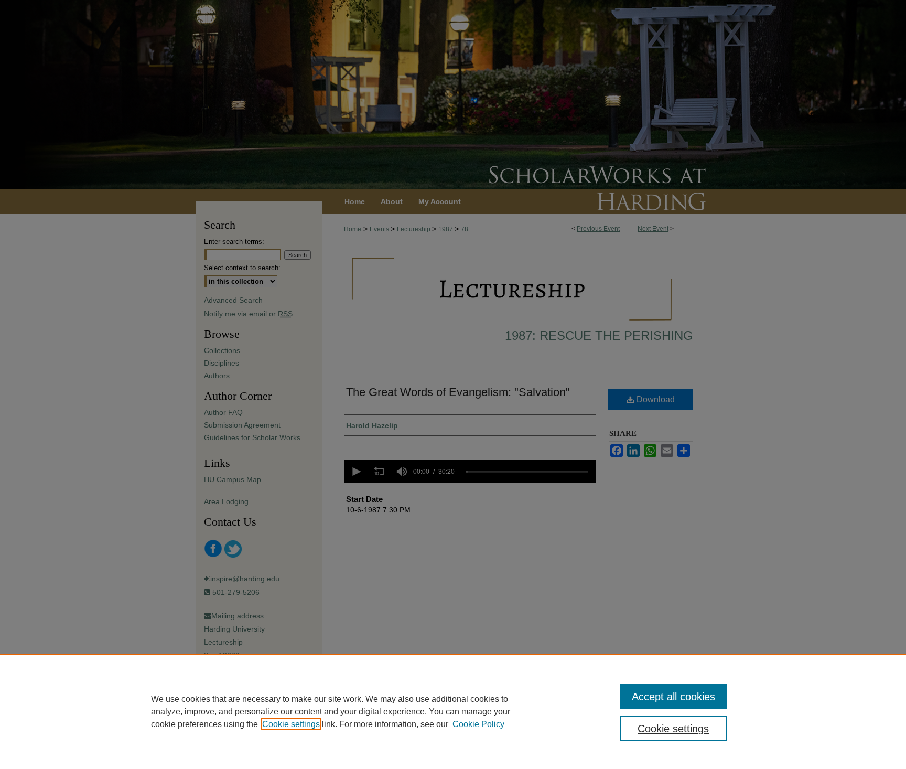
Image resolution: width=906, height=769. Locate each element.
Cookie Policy (478, 724)
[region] (453, 711)
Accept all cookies (673, 696)
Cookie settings (291, 724)
